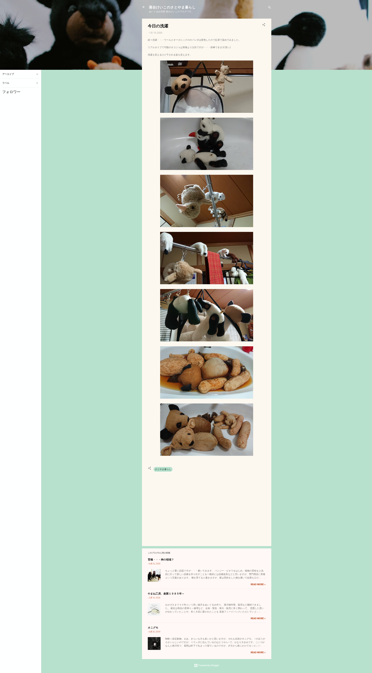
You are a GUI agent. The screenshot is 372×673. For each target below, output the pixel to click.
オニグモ (153, 627)
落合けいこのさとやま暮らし (172, 7)
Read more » (258, 584)
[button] (263, 25)
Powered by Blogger (208, 665)
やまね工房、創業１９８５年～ (166, 593)
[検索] (269, 7)
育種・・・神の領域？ (161, 559)
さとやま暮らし (163, 469)
